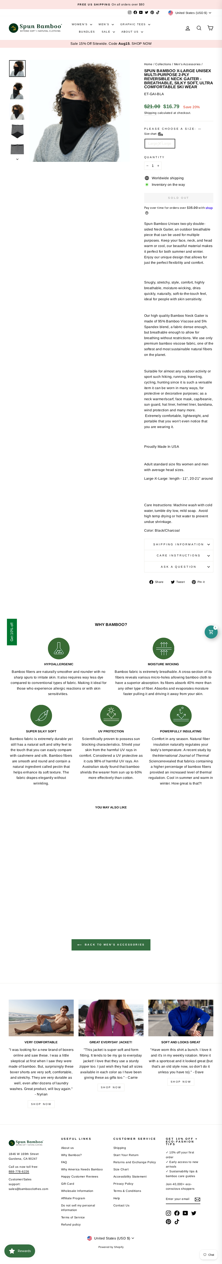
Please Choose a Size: (172, 131)
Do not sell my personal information (78, 1208)
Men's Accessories (187, 64)
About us (67, 1148)
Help (116, 1198)
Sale (107, 31)
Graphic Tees (133, 24)
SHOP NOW (142, 43)
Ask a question (178, 566)
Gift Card (67, 1183)
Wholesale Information (77, 1191)
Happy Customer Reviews (79, 1176)
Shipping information (178, 544)
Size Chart (121, 1169)
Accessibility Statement (130, 1176)
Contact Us (121, 1205)
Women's (80, 24)
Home (148, 64)
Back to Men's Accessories (114, 944)
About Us (130, 31)
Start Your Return (126, 1155)
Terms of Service (73, 1217)
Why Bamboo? (71, 1155)
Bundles (87, 31)
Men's (104, 24)
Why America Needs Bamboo (82, 1169)
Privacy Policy (123, 1183)
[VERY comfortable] (41, 1018)
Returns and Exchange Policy (134, 1162)
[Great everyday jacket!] (111, 1018)
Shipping (150, 112)
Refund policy (71, 1224)
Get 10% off (12, 632)
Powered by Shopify (111, 1247)
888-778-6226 (19, 1171)
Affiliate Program (73, 1198)
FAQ (64, 1162)
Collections (163, 64)
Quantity (154, 157)
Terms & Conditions (127, 1191)
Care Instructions (179, 555)
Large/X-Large (159, 143)
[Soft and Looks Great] (180, 1018)
